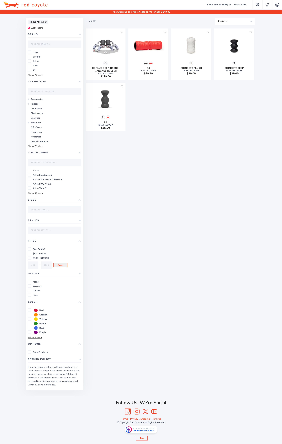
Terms (124, 419)
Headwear (36, 132)
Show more (35, 75)
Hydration (36, 136)
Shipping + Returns (150, 419)
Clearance (36, 108)
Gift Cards (240, 4)
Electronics (37, 113)
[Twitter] (145, 411)
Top (142, 438)
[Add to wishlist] (122, 32)
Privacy (134, 419)
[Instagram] (136, 411)
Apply (61, 265)
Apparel (35, 103)
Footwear (36, 122)
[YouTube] (154, 411)
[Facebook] (127, 411)
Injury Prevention (40, 141)
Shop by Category (217, 4)
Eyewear (35, 118)
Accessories (37, 99)
